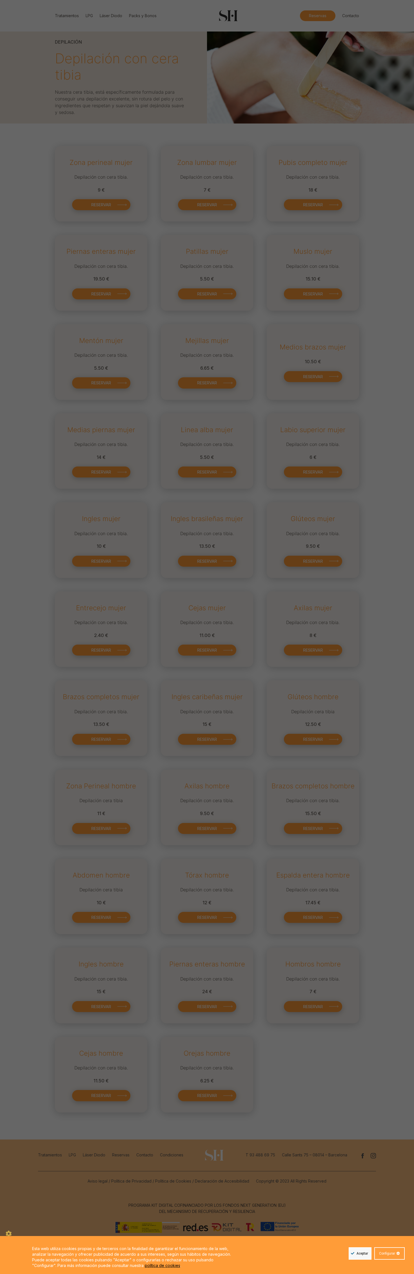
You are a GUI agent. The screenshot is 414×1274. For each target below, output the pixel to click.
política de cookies (162, 1265)
